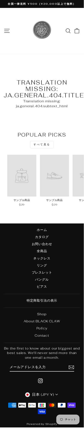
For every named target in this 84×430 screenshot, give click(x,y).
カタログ (42, 237)
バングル (42, 279)
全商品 (42, 251)
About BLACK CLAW (42, 321)
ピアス (42, 286)
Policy (42, 328)
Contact (42, 335)
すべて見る (42, 144)
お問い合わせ (42, 244)
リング (42, 265)
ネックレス (41, 258)
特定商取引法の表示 (42, 300)
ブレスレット (42, 272)
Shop (41, 314)
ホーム (42, 230)
